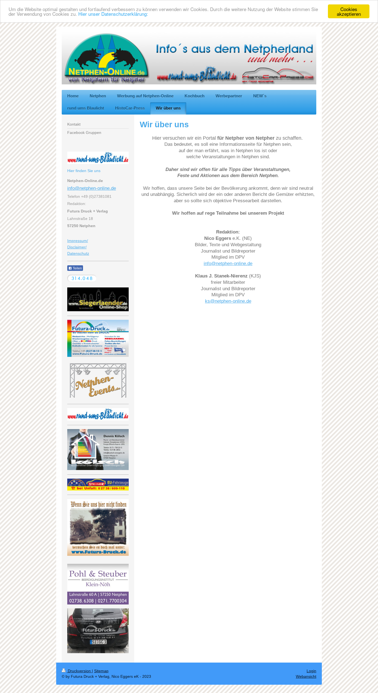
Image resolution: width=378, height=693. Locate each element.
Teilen (77, 268)
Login (311, 671)
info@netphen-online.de (228, 263)
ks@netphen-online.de (228, 301)
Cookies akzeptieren (349, 11)
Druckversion (79, 671)
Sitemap (101, 671)
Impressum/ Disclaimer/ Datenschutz (78, 247)
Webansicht (306, 676)
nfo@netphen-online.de (92, 188)
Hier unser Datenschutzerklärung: (113, 14)
